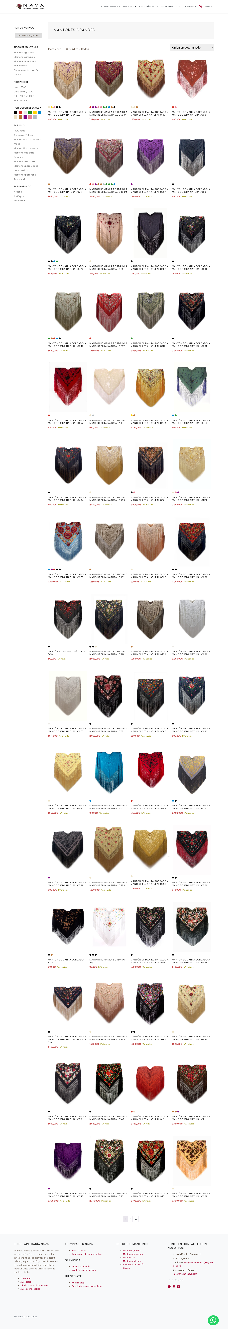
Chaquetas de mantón (26, 70)
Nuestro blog (78, 1282)
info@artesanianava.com (185, 1273)
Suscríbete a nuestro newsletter (87, 1286)
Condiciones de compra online (86, 1253)
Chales (18, 74)
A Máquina (19, 196)
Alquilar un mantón (81, 1266)
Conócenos (26, 1278)
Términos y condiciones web (34, 1285)
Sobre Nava (188, 6)
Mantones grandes (24, 52)
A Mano (18, 191)
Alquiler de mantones (168, 6)
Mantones (128, 6)
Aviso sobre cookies (30, 1288)
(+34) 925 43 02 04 (193, 1262)
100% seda (19, 130)
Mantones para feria (25, 174)
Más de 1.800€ (21, 100)
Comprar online (110, 6)
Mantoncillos (21, 65)
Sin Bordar (19, 200)
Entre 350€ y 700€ (23, 91)
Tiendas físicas (146, 6)
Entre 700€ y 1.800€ (24, 96)
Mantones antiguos (24, 57)
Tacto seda (20, 179)
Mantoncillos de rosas (26, 148)
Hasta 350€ (20, 87)
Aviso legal (26, 1281)
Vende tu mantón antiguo (84, 1269)
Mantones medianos (25, 61)
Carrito (207, 6)
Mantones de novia (24, 161)
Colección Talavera (24, 135)
